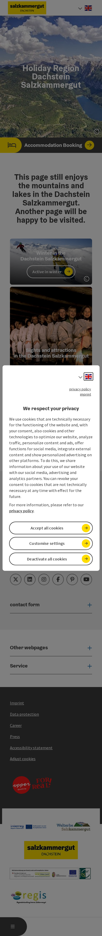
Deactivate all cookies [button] (47, 558)
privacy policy (80, 389)
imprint (85, 394)
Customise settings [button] (47, 543)
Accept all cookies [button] (47, 528)
